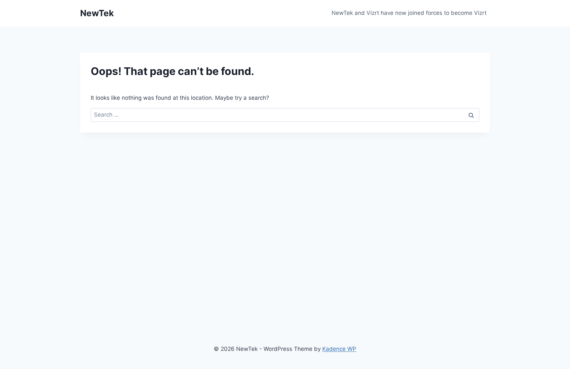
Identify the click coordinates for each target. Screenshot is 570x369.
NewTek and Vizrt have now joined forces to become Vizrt (409, 13)
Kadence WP (339, 349)
